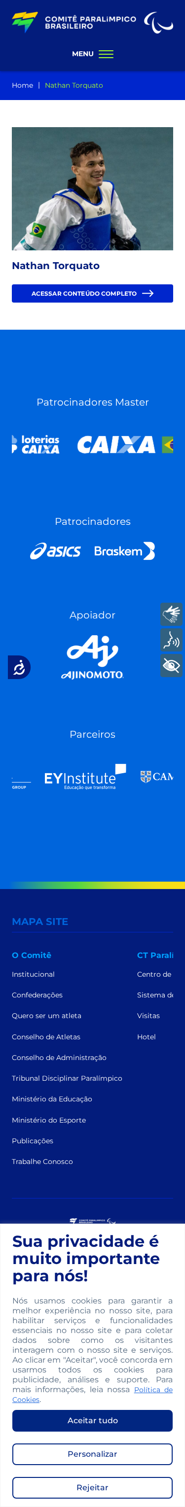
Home (22, 85)
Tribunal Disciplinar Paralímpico (67, 1078)
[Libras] (171, 614)
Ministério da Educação (52, 1099)
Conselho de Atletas (46, 1036)
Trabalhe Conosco (42, 1161)
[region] (92, 1365)
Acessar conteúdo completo (84, 296)
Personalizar (92, 1454)
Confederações (37, 995)
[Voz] (171, 639)
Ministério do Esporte (49, 1120)
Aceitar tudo (93, 1420)
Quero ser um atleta (46, 1015)
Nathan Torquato (74, 85)
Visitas (148, 1015)
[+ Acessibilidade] (171, 665)
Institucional (33, 974)
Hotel (146, 1036)
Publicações (32, 1140)
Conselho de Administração (59, 1057)
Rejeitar (92, 1487)
